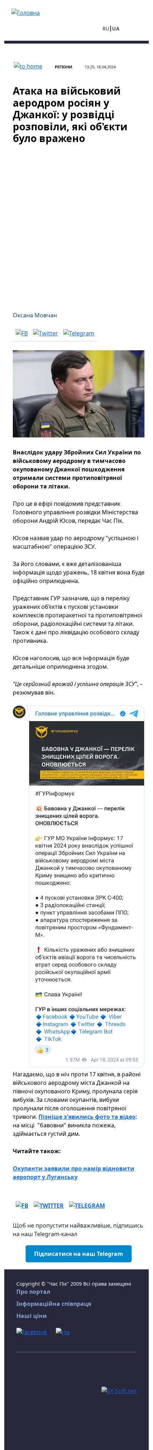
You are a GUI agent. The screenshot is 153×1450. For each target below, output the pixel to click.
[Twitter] (45, 333)
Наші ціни (31, 1316)
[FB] (22, 333)
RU (105, 28)
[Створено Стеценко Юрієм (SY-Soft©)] (119, 1390)
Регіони (63, 66)
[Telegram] (78, 333)
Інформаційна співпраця (53, 1304)
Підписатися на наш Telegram (78, 1254)
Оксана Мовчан (35, 315)
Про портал (33, 1292)
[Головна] (25, 12)
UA (116, 28)
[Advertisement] (76, 223)
